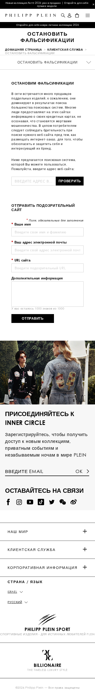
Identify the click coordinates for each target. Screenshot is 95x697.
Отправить (33, 318)
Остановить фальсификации (47, 62)
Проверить (70, 181)
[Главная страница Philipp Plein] (30, 15)
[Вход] (69, 15)
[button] (63, 15)
